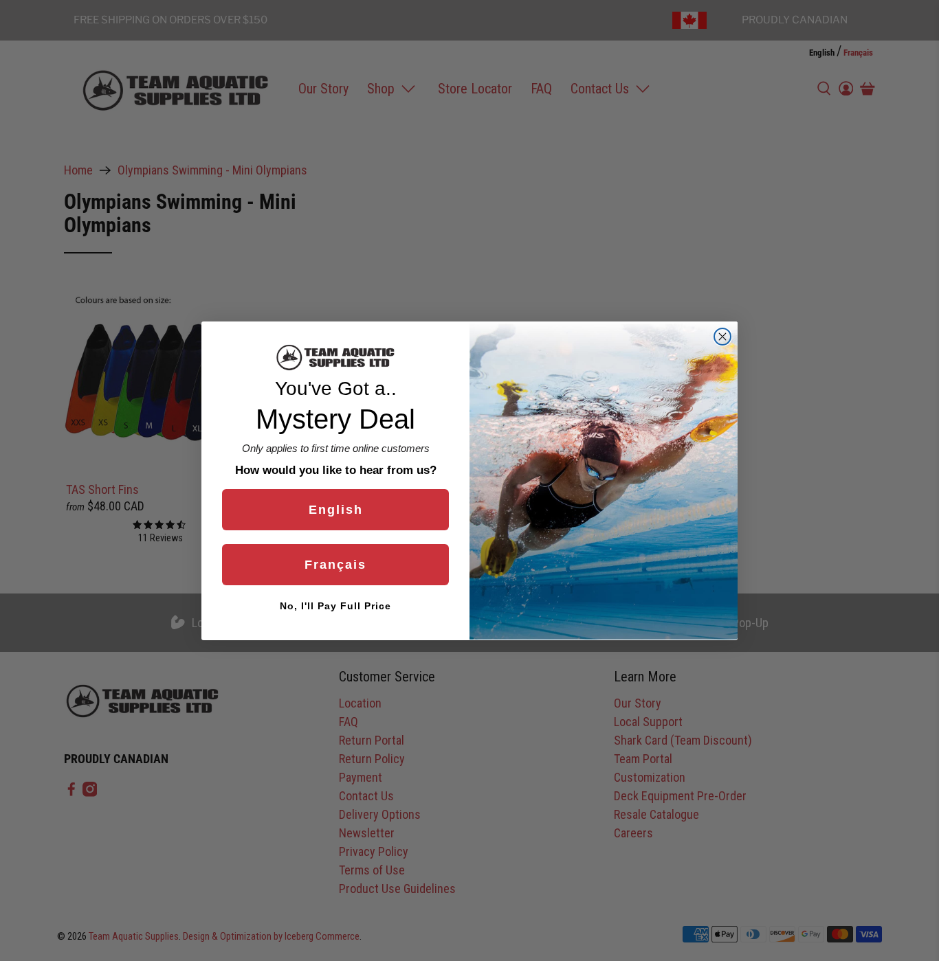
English (336, 509)
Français (335, 564)
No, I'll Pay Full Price (335, 605)
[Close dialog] (722, 336)
